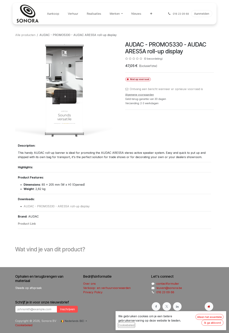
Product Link (27, 223)
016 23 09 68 (165, 292)
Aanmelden (201, 13)
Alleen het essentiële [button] (209, 316)
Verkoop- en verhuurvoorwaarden (107, 288)
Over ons (89, 283)
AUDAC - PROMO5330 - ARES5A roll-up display (57, 206)
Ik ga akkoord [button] (212, 322)
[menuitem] (53, 13)
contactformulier (167, 283)
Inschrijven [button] (67, 309)
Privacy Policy (93, 292)
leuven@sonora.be (169, 288)
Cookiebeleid (23, 325)
